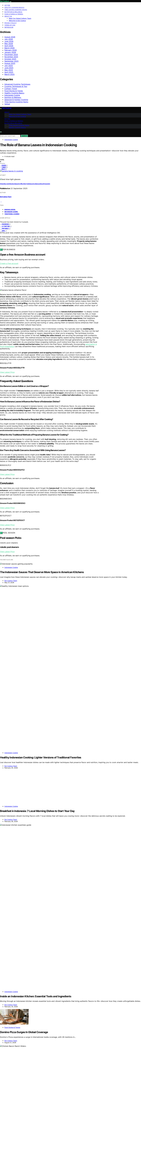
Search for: (4, 134)
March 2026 (9, 48)
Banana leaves (9, 209)
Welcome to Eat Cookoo (17, 20)
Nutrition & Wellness (13, 12)
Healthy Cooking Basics (14, 7)
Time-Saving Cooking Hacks (15, 9)
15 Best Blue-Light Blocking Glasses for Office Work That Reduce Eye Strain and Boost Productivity (25, 184)
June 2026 (8, 41)
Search (24, 136)
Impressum (8, 27)
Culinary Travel (10, 88)
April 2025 (8, 72)
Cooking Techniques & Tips (15, 86)
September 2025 (11, 61)
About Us (8, 16)
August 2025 (9, 63)
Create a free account (9, 263)
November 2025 (11, 57)
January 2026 (10, 52)
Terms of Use (9, 25)
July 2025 (8, 65)
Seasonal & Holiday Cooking (16, 100)
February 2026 (10, 50)
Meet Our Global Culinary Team (20, 18)
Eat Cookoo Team (5, 197)
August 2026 (9, 37)
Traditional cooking (11, 214)
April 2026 (8, 46)
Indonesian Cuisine (12, 95)
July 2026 (8, 39)
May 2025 (8, 70)
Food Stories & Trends (13, 14)
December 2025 (11, 54)
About (7, 112)
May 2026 (8, 43)
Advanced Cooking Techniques (17, 84)
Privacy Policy (10, 23)
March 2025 (9, 74)
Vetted (7, 5)
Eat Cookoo (4, 1)
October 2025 (10, 59)
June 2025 (8, 68)
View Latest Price (7, 372)
